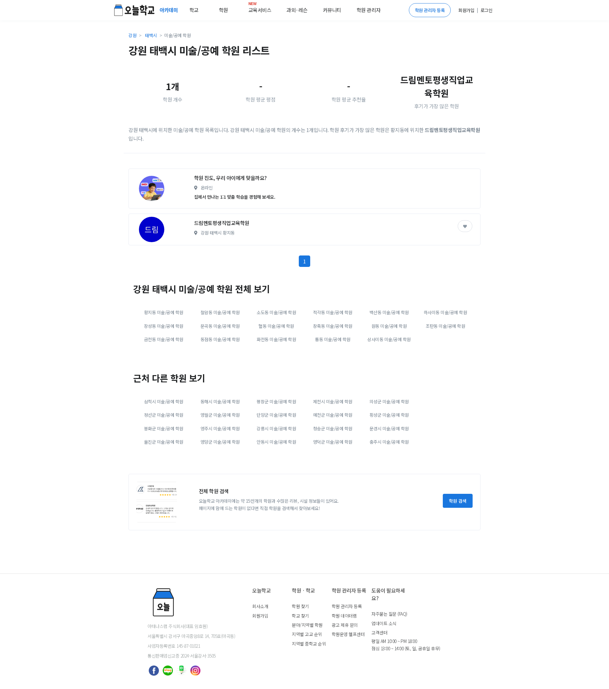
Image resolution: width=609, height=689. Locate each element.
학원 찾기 (300, 606)
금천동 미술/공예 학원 (163, 339)
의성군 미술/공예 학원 (389, 401)
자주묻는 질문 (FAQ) (389, 614)
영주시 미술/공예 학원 (220, 428)
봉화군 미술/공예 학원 (163, 428)
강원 (132, 35)
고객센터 (379, 632)
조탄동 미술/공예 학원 (445, 326)
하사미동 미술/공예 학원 (445, 312)
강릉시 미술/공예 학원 (276, 428)
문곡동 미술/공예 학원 (220, 326)
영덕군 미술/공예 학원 (332, 442)
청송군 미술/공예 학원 (332, 428)
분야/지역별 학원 (307, 625)
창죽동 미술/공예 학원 (332, 326)
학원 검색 (458, 501)
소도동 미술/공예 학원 (276, 312)
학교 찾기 (300, 616)
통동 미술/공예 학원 (332, 339)
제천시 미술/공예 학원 (332, 401)
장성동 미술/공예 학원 (163, 326)
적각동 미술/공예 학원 (332, 312)
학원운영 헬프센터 (348, 634)
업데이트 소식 (383, 623)
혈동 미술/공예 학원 (276, 326)
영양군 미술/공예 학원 (220, 442)
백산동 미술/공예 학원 (389, 312)
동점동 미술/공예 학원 (220, 339)
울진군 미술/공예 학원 (163, 442)
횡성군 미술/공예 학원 (389, 415)
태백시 (151, 35)
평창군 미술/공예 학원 (276, 401)
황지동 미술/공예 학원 (163, 312)
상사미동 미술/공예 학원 (389, 339)
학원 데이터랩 (344, 616)
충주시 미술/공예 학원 (389, 442)
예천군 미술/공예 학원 (332, 415)
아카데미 (169, 10)
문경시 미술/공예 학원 (389, 428)
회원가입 (260, 616)
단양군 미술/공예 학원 (276, 415)
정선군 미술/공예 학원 (163, 415)
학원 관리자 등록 (430, 10)
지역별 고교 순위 (307, 634)
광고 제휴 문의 (345, 625)
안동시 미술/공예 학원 (276, 442)
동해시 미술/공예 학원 (220, 401)
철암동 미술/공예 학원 (220, 312)
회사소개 (260, 606)
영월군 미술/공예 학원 (220, 415)
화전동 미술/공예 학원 (276, 339)
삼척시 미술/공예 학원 (163, 401)
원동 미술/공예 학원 (389, 326)
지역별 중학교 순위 (309, 643)
